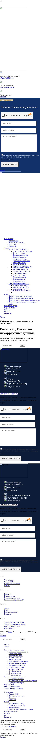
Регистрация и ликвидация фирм (21, 709)
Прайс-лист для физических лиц (20, 296)
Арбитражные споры (20, 286)
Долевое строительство (21, 261)
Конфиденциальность (12, 598)
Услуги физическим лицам (14, 622)
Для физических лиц (16, 704)
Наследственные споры (21, 271)
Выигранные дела (10, 612)
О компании (8, 580)
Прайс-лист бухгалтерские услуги (21, 298)
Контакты (7, 614)
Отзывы (7, 586)
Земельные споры (19, 265)
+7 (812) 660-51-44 (6, 4)
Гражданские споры (20, 259)
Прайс (6, 610)
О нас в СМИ (13, 241)
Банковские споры (19, 253)
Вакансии (12, 244)
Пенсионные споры (20, 273)
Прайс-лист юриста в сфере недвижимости (24, 300)
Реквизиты (12, 246)
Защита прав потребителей (18, 661)
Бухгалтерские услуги (12, 626)
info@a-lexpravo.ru (7, 87)
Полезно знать (9, 596)
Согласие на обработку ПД (14, 600)
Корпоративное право (21, 287)
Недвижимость (9, 628)
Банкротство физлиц (20, 255)
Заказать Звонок (6, 100)
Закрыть (3, 636)
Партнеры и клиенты (16, 243)
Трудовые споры (19, 281)
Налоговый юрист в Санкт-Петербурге (23, 681)
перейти (3, 97)
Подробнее (4, 726)
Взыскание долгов (19, 257)
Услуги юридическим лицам (14, 624)
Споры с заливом (19, 279)
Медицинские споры (20, 269)
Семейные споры (19, 275)
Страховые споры (19, 277)
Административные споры (22, 251)
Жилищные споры (19, 263)
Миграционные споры (21, 267)
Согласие (8, 155)
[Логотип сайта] (13, 70)
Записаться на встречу (9, 394)
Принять (12, 726)
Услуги (6, 608)
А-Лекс (10, 632)
